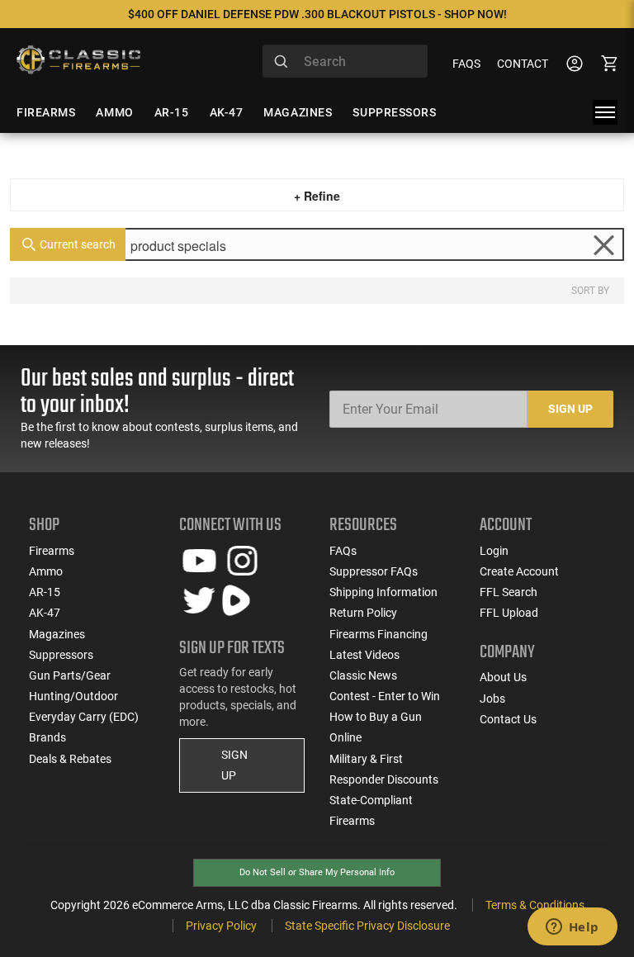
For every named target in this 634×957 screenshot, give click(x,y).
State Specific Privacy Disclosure (367, 925)
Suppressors (61, 654)
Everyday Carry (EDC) (84, 716)
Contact (522, 63)
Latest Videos (364, 654)
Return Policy (363, 612)
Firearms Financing (378, 634)
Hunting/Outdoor (73, 696)
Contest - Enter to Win (384, 696)
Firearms (51, 550)
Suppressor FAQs (373, 571)
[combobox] (345, 61)
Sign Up (570, 408)
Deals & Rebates (70, 758)
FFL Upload (509, 612)
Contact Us (508, 719)
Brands (47, 737)
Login (494, 550)
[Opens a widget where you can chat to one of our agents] (572, 928)
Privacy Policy (221, 925)
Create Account (519, 571)
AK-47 (44, 612)
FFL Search (508, 592)
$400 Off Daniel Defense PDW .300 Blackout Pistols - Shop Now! (317, 14)
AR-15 (44, 592)
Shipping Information (383, 592)
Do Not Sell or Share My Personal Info (317, 872)
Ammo (46, 571)
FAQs (466, 63)
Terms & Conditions (534, 905)
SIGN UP (234, 765)
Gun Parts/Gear (70, 675)
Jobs (492, 698)
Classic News (363, 675)
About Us (503, 677)
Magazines (57, 634)
